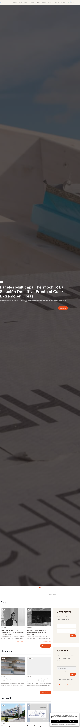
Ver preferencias (73, 721)
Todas (2, 594)
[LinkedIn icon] (67, 684)
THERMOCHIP (41, 594)
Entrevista (18, 594)
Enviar (72, 635)
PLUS (34, 594)
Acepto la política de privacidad (64, 671)
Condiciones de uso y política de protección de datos (68, 724)
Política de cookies (55, 724)
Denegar (64, 721)
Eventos (24, 594)
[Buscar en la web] (68, 2)
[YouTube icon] (65, 684)
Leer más (63, 308)
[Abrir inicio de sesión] (71, 2)
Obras (29, 594)
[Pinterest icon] (70, 684)
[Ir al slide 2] (40, 587)
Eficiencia (12, 594)
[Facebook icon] (59, 684)
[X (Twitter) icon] (62, 684)
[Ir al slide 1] (39, 587)
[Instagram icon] (73, 684)
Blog (6, 594)
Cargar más (45, 646)
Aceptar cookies (55, 721)
